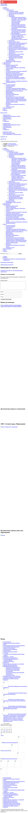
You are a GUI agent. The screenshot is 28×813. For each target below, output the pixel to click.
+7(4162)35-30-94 (12, 143)
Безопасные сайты (10, 766)
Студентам (5, 744)
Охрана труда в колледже (9, 739)
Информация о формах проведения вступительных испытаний (14, 75)
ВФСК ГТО (6, 754)
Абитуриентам (6, 63)
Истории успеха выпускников (10, 743)
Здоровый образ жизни (8, 753)
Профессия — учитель (8, 748)
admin (12, 262)
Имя (2, 291)
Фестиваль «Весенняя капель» (10, 749)
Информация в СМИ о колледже (13, 61)
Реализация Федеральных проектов (11, 734)
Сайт (2, 296)
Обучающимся (9, 762)
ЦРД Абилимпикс (7, 108)
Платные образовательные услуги (16, 46)
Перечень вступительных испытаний (14, 73)
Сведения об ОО (10, 10)
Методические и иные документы (19, 39)
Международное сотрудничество (16, 54)
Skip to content (4, 4)
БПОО (4, 83)
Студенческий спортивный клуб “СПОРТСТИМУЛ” (10, 751)
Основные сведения (13, 11)
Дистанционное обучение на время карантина (14, 737)
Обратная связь (6, 115)
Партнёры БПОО (10, 93)
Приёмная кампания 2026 (12, 65)
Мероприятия (9, 92)
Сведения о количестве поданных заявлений (16, 71)
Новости (5, 110)
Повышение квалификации (12, 94)
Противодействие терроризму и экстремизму (13, 755)
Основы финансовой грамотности (11, 738)
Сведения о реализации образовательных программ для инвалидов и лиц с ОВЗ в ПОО (16, 89)
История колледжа (10, 60)
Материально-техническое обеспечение (15, 96)
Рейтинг (8, 70)
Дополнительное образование (10, 740)
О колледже (6, 8)
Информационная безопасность (10, 758)
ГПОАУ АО (3, 139)
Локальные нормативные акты (13, 759)
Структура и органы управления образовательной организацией (16, 13)
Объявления (6, 121)
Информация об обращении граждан (11, 116)
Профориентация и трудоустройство (14, 90)
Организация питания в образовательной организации (16, 56)
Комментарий (4, 280)
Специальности (9, 68)
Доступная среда (10, 95)
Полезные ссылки (10, 106)
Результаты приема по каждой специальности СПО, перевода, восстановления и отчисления (18, 31)
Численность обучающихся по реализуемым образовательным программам (18, 27)
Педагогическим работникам (13, 761)
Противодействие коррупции (10, 756)
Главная (5, 7)
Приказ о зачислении (11, 66)
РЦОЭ (4, 109)
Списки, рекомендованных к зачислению (15, 67)
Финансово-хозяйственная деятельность (18, 48)
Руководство (12, 40)
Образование (12, 16)
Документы (11, 14)
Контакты (8, 103)
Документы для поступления (12, 72)
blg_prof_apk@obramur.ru (12, 144)
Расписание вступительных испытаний (15, 77)
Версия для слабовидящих (10, 1)
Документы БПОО (10, 85)
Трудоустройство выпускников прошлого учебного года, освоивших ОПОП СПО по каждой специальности (18, 36)
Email (2, 294)
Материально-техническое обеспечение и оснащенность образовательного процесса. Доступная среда (18, 44)
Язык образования (15, 33)
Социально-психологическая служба (11, 769)
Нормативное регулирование (13, 760)
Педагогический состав (14, 41)
